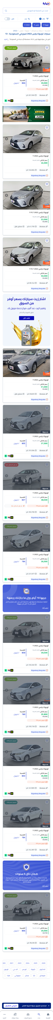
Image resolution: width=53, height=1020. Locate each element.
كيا (34, 975)
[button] (26, 19)
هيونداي (42, 975)
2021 (11, 963)
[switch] (7, 18)
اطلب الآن (26, 318)
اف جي (15, 969)
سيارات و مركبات (37, 30)
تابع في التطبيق (11, 1005)
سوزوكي (17, 975)
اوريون (6, 969)
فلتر (42, 18)
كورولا (33, 969)
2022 (28, 24)
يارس (37, 24)
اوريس (24, 969)
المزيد (5, 39)
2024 (27, 963)
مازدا (8, 975)
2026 (43, 963)
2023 (19, 963)
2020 (3, 963)
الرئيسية (47, 30)
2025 (35, 963)
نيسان (27, 975)
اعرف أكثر (45, 608)
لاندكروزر (42, 969)
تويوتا (46, 24)
